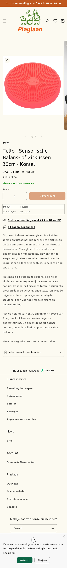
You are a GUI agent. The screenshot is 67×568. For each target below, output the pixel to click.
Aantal (6, 189)
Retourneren (15, 395)
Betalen (11, 403)
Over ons (12, 483)
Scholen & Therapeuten (21, 462)
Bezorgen (13, 411)
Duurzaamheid (15, 491)
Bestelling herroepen (20, 388)
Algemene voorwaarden (21, 419)
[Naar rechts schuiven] (41, 136)
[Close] (64, 536)
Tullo (6, 142)
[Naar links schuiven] (26, 136)
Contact (12, 506)
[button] (4, 21)
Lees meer (9, 553)
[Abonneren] (53, 528)
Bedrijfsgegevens (17, 498)
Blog (9, 440)
